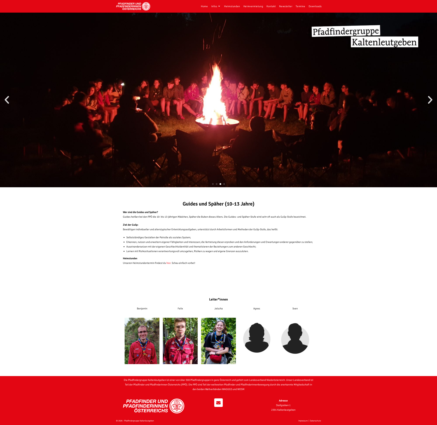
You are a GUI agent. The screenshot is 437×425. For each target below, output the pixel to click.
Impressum (303, 421)
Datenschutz (315, 421)
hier (168, 263)
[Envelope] (218, 402)
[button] (7, 100)
